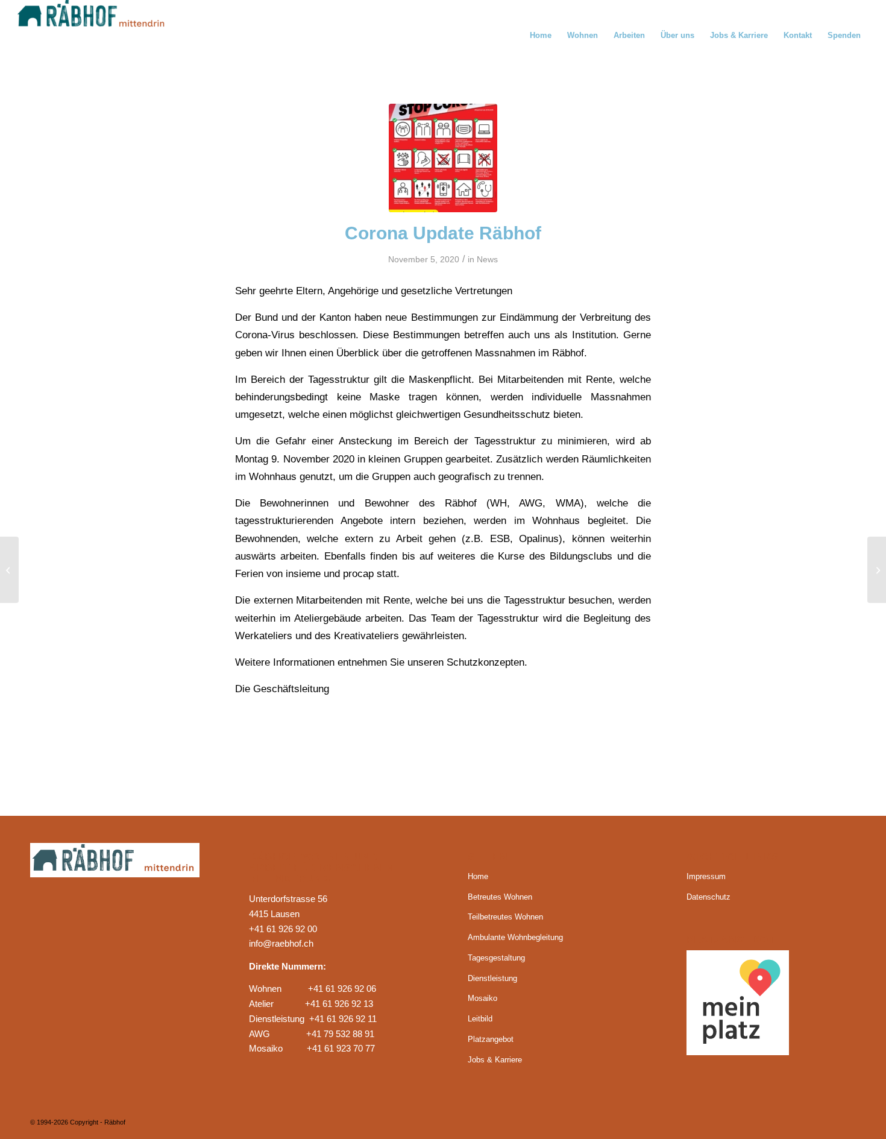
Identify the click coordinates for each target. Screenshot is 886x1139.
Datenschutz (708, 896)
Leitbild (480, 1018)
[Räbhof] (107, 35)
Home (478, 876)
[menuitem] (540, 35)
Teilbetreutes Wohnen (505, 916)
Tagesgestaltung (496, 957)
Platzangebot (491, 1039)
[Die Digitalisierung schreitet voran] (876, 570)
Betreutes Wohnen (500, 896)
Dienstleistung (492, 978)
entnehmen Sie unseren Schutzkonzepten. (432, 662)
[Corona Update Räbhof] (9, 570)
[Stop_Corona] (443, 158)
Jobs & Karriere (495, 1059)
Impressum (706, 876)
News (487, 259)
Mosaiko (482, 998)
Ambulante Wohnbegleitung (515, 937)
